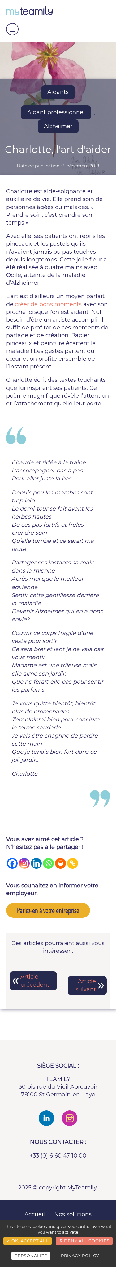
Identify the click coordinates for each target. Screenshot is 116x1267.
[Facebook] (12, 863)
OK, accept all (29, 1240)
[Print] (60, 863)
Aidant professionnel (56, 112)
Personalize (31, 1255)
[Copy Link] (72, 863)
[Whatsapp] (48, 863)
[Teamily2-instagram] (69, 1118)
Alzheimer (58, 126)
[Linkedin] (36, 863)
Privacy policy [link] (80, 1255)
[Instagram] (24, 863)
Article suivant (85, 985)
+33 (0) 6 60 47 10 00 (58, 1155)
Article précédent (34, 980)
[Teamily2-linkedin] (46, 1118)
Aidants (58, 92)
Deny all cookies (86, 1240)
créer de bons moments (48, 304)
